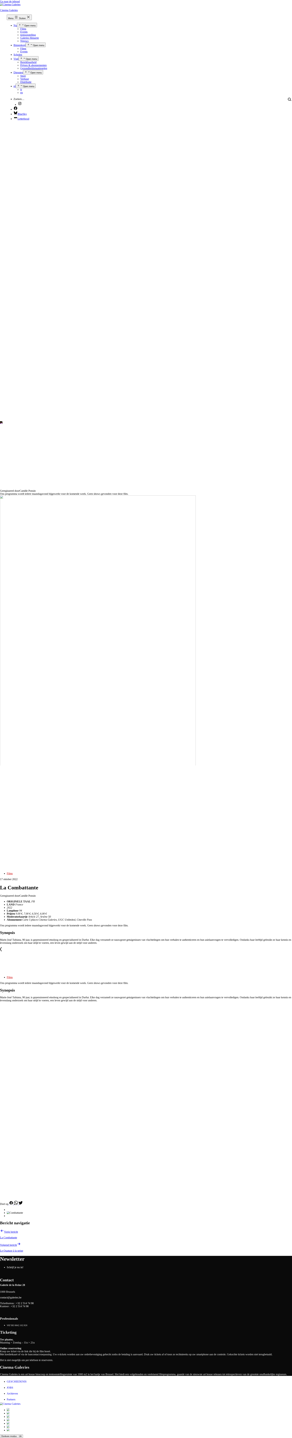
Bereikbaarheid (28, 62)
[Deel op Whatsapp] (16, 1204)
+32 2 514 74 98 (25, 1303)
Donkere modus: (9, 1436)
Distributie (25, 82)
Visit (16, 58)
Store (23, 75)
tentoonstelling (28, 34)
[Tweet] (21, 1204)
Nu (15, 25)
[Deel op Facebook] (11, 1204)
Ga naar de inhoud (10, 1)
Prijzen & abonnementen (33, 65)
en (21, 92)
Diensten (18, 72)
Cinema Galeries (9, 10)
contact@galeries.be (10, 1297)
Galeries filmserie (29, 37)
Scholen (18, 54)
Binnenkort (20, 45)
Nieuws (24, 40)
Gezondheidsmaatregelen (33, 68)
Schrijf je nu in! (15, 1267)
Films (23, 28)
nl (15, 86)
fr (21, 89)
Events (24, 31)
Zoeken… (19, 99)
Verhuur (24, 78)
